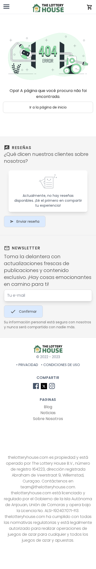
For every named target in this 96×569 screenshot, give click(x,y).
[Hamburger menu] (6, 7)
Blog (48, 407)
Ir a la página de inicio (48, 107)
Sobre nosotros (48, 419)
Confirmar (28, 311)
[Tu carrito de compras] (90, 7)
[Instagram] (52, 386)
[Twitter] (44, 386)
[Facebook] (36, 386)
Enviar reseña (27, 221)
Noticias (48, 413)
